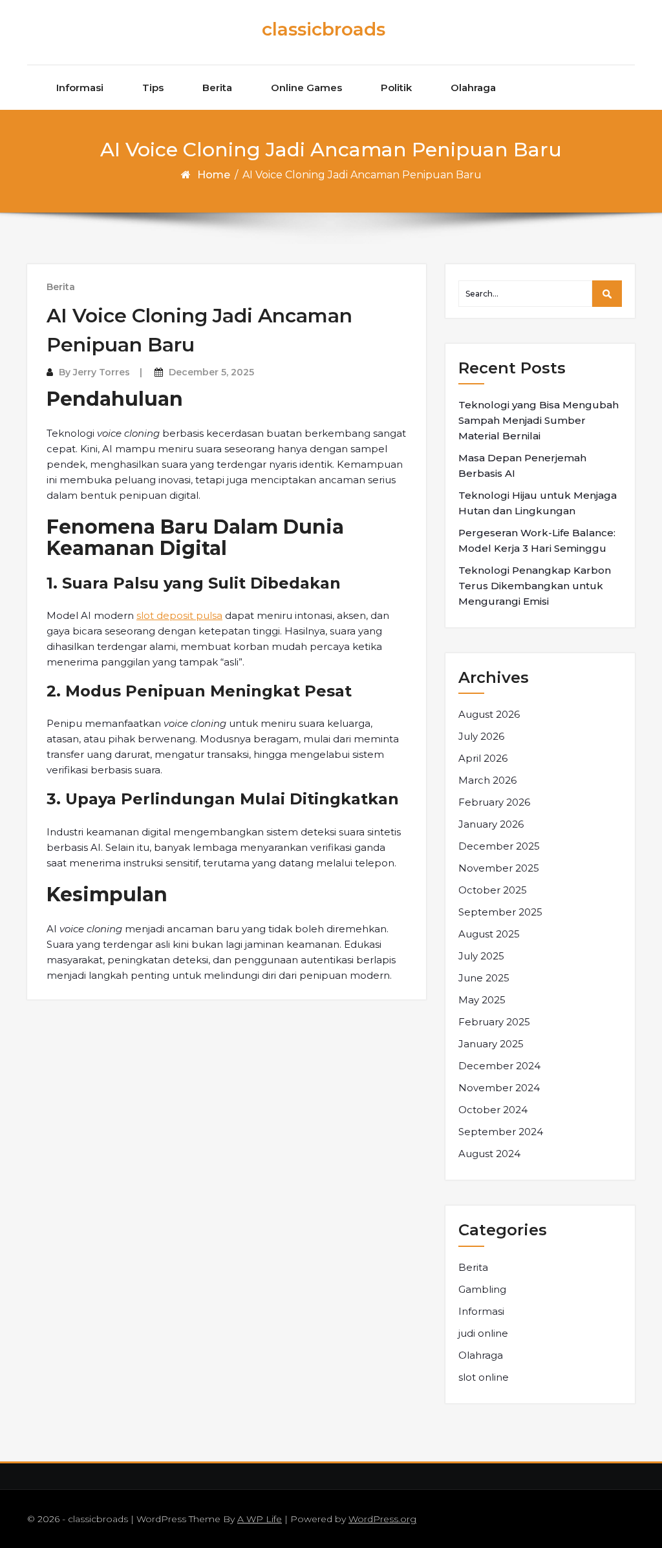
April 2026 (482, 758)
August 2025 (489, 934)
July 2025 (481, 956)
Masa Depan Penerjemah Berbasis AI (522, 465)
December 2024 (499, 1066)
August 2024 (489, 1153)
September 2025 (500, 912)
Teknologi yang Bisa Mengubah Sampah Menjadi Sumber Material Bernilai (538, 420)
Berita (217, 87)
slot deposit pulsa (179, 615)
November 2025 (498, 868)
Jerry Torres (101, 372)
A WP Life (259, 1519)
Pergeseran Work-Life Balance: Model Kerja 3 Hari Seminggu (536, 540)
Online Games (306, 87)
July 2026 (481, 736)
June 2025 (483, 978)
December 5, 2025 (211, 372)
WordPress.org (382, 1519)
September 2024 (500, 1131)
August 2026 (489, 714)
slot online (483, 1377)
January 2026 (491, 824)
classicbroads (323, 29)
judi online (483, 1333)
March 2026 (487, 780)
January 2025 (491, 1044)
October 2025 (492, 890)
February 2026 (494, 802)
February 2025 (494, 1022)
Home (213, 175)
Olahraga (473, 87)
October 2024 (493, 1109)
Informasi (79, 87)
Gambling (482, 1289)
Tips (153, 87)
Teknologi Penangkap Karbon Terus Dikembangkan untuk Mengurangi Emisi (534, 585)
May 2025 (482, 1000)
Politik (396, 87)
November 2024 (499, 1088)
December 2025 (499, 846)
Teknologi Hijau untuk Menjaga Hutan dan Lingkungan (537, 503)
